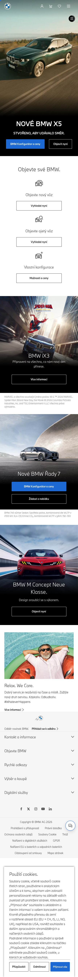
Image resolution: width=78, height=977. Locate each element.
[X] (28, 809)
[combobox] (70, 825)
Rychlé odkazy (15, 764)
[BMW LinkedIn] (50, 809)
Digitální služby (16, 792)
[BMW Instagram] (35, 809)
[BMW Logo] (7, 6)
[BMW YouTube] (43, 809)
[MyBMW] (42, 6)
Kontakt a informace (20, 737)
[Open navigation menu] (69, 6)
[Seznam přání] (59, 6)
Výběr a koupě (15, 778)
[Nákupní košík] (51, 6)
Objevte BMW (15, 751)
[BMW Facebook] (21, 809)
